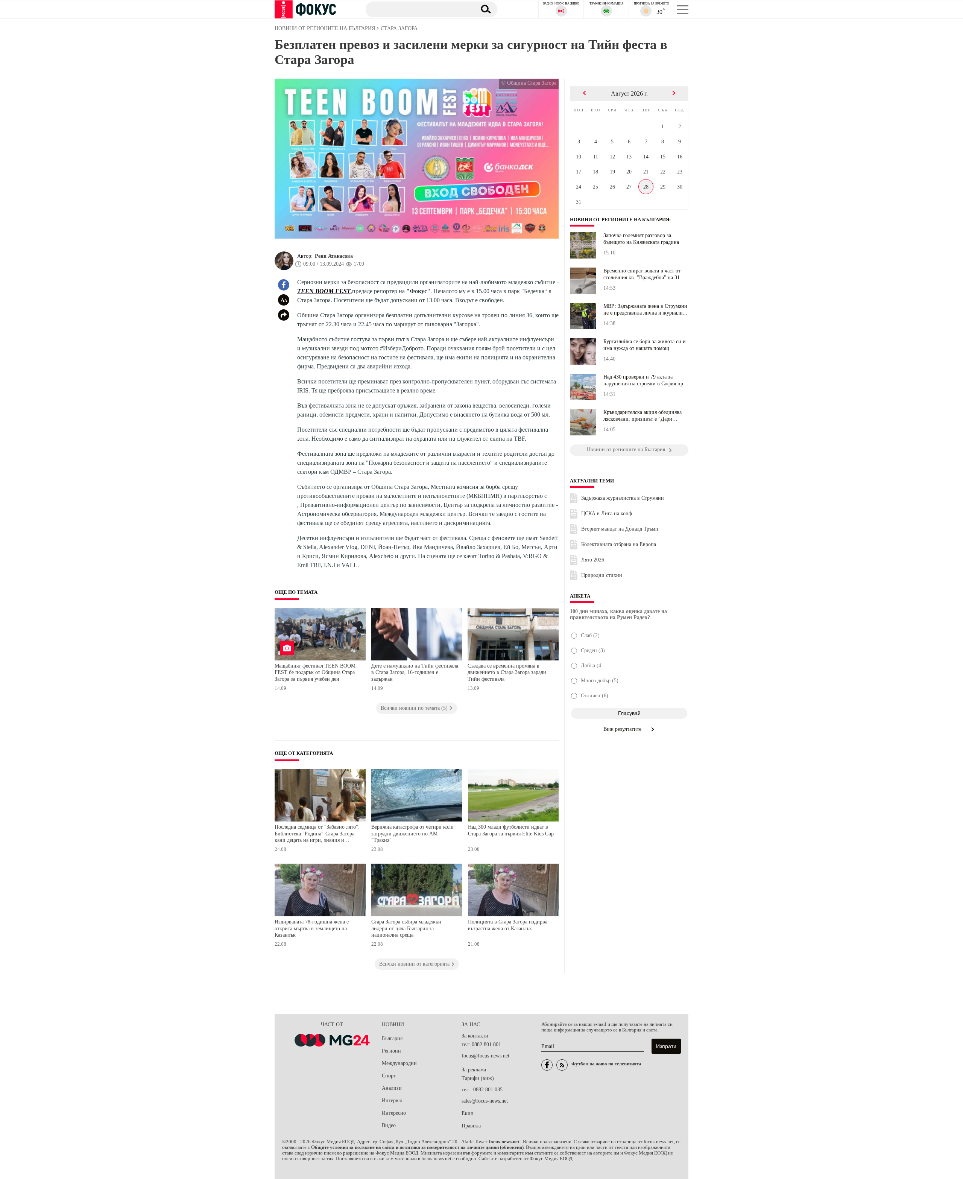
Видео (389, 1125)
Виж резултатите (623, 729)
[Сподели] (283, 315)
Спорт (389, 1076)
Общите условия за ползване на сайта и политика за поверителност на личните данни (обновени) (417, 1147)
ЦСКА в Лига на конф (606, 513)
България (392, 1038)
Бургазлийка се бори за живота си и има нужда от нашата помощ (644, 345)
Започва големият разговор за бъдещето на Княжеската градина (641, 239)
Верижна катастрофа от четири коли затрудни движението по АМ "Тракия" (412, 833)
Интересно (394, 1113)
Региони (391, 1051)
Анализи (392, 1088)
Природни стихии (601, 575)
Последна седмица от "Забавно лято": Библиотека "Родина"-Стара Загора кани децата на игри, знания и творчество (317, 834)
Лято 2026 (592, 560)
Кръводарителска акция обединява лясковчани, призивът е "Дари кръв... (642, 415)
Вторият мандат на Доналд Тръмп (619, 529)
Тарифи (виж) (478, 1078)
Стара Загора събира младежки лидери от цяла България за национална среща (406, 928)
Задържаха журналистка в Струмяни (622, 498)
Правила (471, 1126)
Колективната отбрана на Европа (618, 544)
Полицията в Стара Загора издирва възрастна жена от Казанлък (507, 925)
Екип (468, 1113)
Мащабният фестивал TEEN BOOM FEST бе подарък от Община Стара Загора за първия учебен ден (315, 672)
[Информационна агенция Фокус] (547, 1065)
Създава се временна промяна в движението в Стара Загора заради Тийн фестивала (507, 672)
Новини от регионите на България (619, 219)
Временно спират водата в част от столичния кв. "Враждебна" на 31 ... (644, 274)
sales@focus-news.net (485, 1101)
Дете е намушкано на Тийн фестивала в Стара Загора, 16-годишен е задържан (414, 672)
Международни (399, 1063)
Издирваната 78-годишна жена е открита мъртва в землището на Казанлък (312, 928)
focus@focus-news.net (485, 1056)
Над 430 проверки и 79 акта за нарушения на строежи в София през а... (645, 380)
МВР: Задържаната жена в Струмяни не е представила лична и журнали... (645, 309)
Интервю (392, 1100)
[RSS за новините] (562, 1065)
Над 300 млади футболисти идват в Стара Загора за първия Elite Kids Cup (511, 830)
